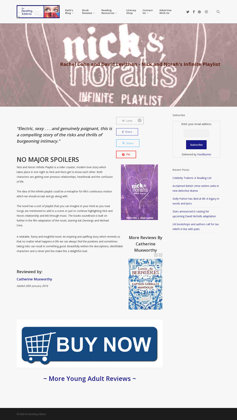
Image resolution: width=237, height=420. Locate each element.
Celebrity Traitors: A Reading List (192, 178)
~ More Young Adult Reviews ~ (89, 378)
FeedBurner (204, 154)
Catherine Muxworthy (34, 279)
